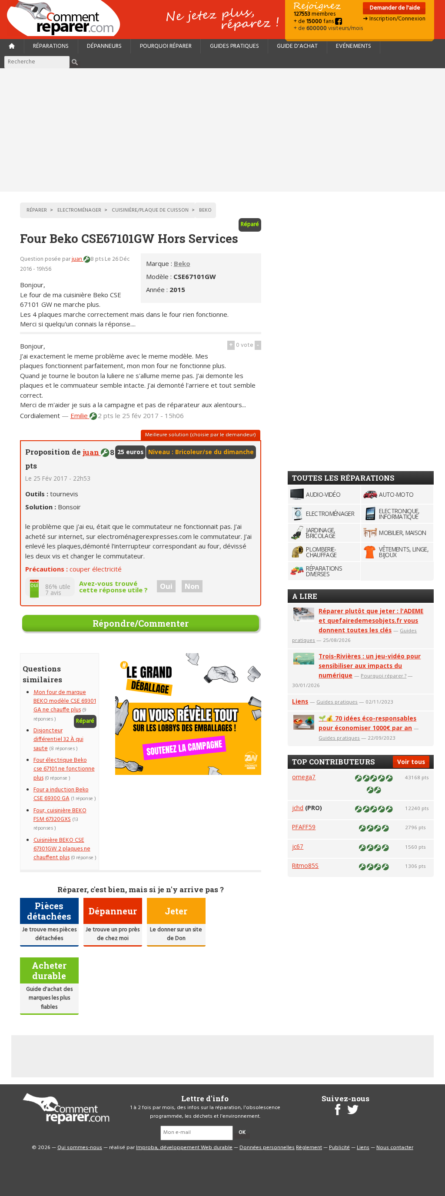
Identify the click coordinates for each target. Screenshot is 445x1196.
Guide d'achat (297, 46)
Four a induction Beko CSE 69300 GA (61, 794)
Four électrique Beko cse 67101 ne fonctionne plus (64, 769)
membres (314, 14)
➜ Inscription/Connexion (394, 18)
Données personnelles (267, 1147)
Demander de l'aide (394, 8)
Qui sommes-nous (79, 1147)
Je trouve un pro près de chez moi (112, 934)
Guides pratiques (234, 46)
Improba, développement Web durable (184, 1147)
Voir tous (411, 761)
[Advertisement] (222, 130)
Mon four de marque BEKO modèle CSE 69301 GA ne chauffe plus (64, 701)
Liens (300, 701)
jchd (297, 808)
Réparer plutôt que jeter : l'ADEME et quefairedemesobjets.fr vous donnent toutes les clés (371, 620)
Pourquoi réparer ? (383, 675)
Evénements (353, 46)
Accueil (67, 18)
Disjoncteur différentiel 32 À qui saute (58, 739)
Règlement (309, 1147)
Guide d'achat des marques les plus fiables (49, 998)
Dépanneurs (104, 46)
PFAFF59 (303, 827)
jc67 (297, 846)
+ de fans (314, 21)
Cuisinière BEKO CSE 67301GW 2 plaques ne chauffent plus (61, 849)
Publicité (339, 1147)
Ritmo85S (305, 865)
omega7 (303, 777)
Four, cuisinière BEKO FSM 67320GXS (59, 815)
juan (77, 259)
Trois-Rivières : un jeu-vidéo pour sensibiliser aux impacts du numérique (370, 665)
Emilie (80, 415)
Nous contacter (394, 1147)
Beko (182, 263)
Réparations (51, 46)
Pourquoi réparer (166, 46)
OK (242, 1132)
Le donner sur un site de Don (176, 934)
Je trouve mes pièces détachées (49, 934)
